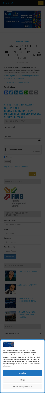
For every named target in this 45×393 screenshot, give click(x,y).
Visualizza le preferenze (22, 386)
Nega (22, 380)
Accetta (22, 373)
